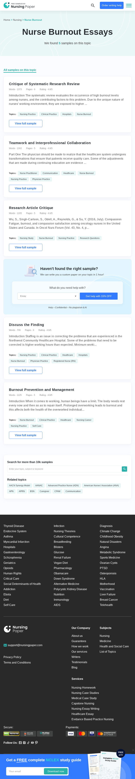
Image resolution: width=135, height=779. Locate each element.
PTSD (104, 568)
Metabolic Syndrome (113, 552)
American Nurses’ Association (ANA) (101, 485)
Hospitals (66, 114)
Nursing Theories (64, 531)
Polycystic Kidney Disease (70, 589)
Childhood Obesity (111, 536)
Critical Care (11, 578)
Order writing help (112, 5)
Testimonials (79, 662)
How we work (80, 646)
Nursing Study (26, 238)
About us (77, 635)
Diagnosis (106, 525)
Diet (6, 599)
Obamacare (61, 573)
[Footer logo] (16, 629)
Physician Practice (41, 179)
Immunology (61, 599)
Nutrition (59, 594)
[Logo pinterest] (36, 743)
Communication (50, 173)
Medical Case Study (84, 698)
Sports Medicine (110, 557)
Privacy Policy (12, 657)
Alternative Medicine (66, 583)
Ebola (7, 594)
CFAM (57, 491)
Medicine (105, 641)
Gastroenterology (14, 552)
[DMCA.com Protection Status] (11, 734)
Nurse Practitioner (28, 173)
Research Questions (89, 238)
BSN (32, 491)
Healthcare (68, 173)
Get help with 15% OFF (99, 296)
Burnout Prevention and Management (41, 390)
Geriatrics (9, 562)
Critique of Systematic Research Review (44, 84)
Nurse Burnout (84, 114)
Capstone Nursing (83, 703)
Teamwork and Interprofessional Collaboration (50, 143)
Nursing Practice (28, 114)
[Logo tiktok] (28, 743)
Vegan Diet (61, 562)
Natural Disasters (110, 541)
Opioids (8, 568)
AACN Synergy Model (19, 485)
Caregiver (44, 491)
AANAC (39, 485)
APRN (22, 491)
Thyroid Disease (14, 525)
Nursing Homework (84, 687)
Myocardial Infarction (16, 541)
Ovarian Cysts (108, 562)
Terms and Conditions (17, 662)
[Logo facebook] (20, 743)
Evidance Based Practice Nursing (93, 719)
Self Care (36, 426)
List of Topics (108, 651)
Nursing (17, 19)
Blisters (58, 547)
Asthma (8, 536)
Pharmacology (63, 568)
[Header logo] (19, 5)
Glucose (59, 552)
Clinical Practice (49, 114)
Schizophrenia (13, 557)
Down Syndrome (64, 578)
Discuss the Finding (26, 325)
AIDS (57, 604)
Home (7, 19)
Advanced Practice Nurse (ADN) (63, 485)
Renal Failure (62, 557)
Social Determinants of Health (22, 583)
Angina (104, 547)
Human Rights (12, 573)
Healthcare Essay (83, 713)
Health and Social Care (114, 646)
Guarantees (79, 641)
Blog (74, 667)
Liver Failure (107, 594)
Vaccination (107, 589)
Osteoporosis (108, 573)
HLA (102, 578)
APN (11, 491)
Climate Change (110, 531)
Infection (59, 525)
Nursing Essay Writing (85, 708)
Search (124, 469)
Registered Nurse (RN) (65, 361)
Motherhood (107, 583)
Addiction (9, 589)
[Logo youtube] (32, 743)
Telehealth (106, 604)
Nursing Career (84, 420)
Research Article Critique (31, 208)
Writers (76, 656)
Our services (79, 651)
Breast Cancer (109, 599)
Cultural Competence (67, 536)
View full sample (25, 123)
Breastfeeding (62, 541)
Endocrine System (15, 531)
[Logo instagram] (24, 743)
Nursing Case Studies (85, 692)
